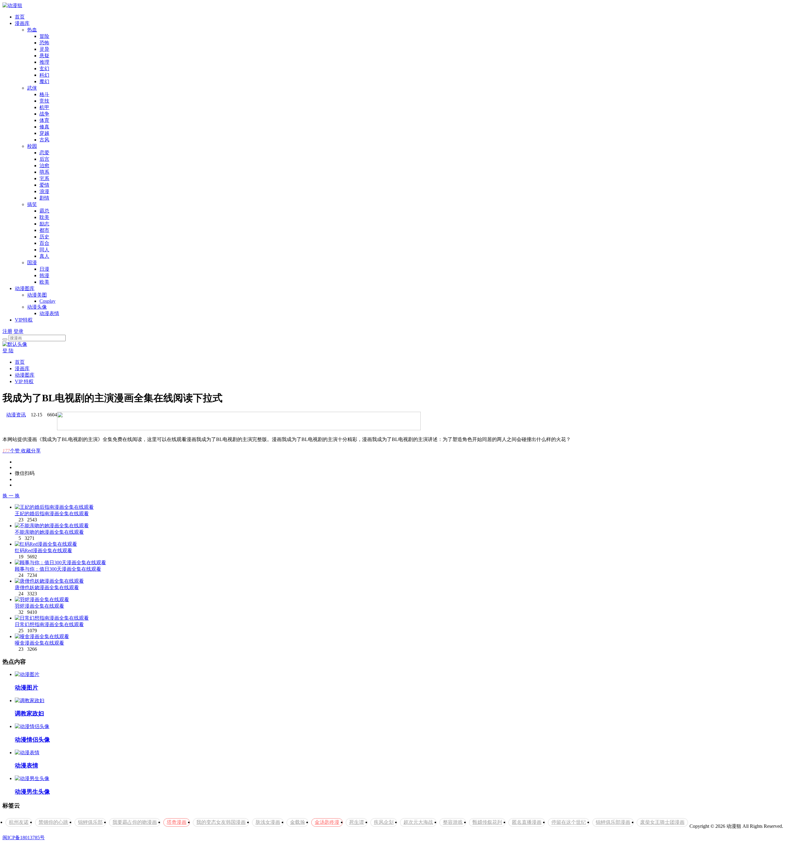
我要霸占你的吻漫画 (134, 822)
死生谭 (356, 822)
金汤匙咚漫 (327, 822)
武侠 (32, 88)
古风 (44, 139)
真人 (44, 256)
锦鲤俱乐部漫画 (613, 822)
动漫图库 (25, 288)
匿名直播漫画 (527, 822)
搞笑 (32, 204)
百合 (44, 243)
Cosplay (47, 301)
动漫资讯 (16, 414)
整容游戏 (453, 822)
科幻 (44, 75)
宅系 (44, 178)
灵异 (44, 49)
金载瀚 (297, 822)
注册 (7, 331)
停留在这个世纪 (568, 822)
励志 (44, 223)
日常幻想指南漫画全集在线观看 (49, 624)
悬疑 (44, 55)
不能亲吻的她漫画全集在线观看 (49, 532)
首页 (20, 16)
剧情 (44, 197)
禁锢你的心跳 (53, 822)
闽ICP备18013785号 (23, 837)
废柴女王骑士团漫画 (662, 822)
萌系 (44, 172)
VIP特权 (24, 319)
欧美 (44, 282)
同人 (44, 249)
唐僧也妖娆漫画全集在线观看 (47, 587)
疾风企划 (384, 822)
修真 (44, 126)
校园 (32, 146)
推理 (44, 62)
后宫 (44, 159)
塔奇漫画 (176, 822)
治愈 (44, 165)
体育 (44, 120)
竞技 (44, 100)
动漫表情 (49, 313)
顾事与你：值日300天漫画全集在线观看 (58, 569)
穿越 (44, 133)
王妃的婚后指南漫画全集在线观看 (52, 513)
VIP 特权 (24, 381)
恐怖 (44, 42)
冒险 (44, 36)
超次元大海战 (418, 822)
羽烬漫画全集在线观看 (39, 606)
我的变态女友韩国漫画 (221, 822)
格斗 (44, 94)
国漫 (32, 262)
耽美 (44, 217)
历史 (44, 236)
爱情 (44, 185)
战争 (44, 113)
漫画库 (22, 23)
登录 (18, 331)
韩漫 (44, 275)
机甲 (44, 107)
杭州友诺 (19, 822)
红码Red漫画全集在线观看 (43, 550)
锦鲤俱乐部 (90, 822)
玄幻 (44, 68)
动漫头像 (37, 307)
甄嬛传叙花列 (487, 822)
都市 (44, 230)
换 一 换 (11, 495)
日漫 (44, 269)
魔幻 (44, 81)
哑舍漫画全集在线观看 (39, 643)
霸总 (44, 210)
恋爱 (44, 152)
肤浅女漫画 (268, 822)
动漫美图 (37, 295)
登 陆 (8, 350)
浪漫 (44, 191)
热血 (32, 29)
